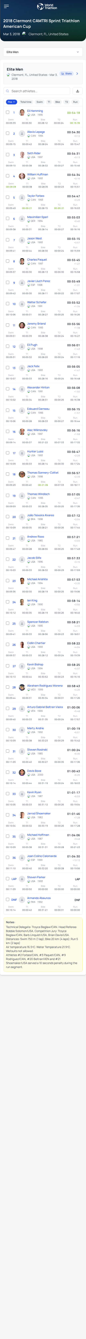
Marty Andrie (35, 728)
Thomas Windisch (38, 494)
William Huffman (37, 174)
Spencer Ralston (37, 622)
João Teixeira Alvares (40, 515)
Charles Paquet (37, 259)
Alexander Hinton (38, 387)
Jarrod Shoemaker (39, 813)
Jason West (34, 238)
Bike (57, 102)
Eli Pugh (32, 345)
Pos (10, 102)
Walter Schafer (36, 302)
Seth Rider (34, 153)
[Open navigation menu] (6, 6)
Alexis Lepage (36, 132)
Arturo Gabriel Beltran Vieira (45, 707)
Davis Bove (34, 771)
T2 (66, 102)
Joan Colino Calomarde (42, 856)
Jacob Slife (34, 558)
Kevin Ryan (34, 792)
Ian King (32, 600)
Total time (25, 102)
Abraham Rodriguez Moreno (45, 685)
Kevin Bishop (35, 664)
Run (75, 102)
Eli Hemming (35, 111)
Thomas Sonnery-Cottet (43, 472)
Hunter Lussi (35, 451)
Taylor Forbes (35, 196)
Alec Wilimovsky (37, 430)
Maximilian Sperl (37, 217)
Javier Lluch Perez (38, 281)
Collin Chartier (36, 643)
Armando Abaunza (39, 898)
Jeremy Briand (36, 323)
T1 (49, 102)
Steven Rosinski (37, 749)
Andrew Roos (35, 536)
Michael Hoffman (38, 835)
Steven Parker (36, 877)
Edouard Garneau (38, 409)
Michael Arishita (37, 579)
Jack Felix (33, 366)
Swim (40, 102)
